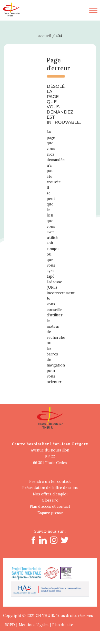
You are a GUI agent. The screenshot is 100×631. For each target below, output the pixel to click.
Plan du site (62, 625)
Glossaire (50, 500)
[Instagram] (53, 542)
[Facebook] (33, 542)
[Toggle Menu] (93, 10)
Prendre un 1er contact (50, 481)
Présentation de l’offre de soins (50, 487)
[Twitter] (64, 542)
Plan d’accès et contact (50, 506)
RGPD (10, 625)
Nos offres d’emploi (50, 494)
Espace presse (50, 513)
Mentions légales (33, 625)
